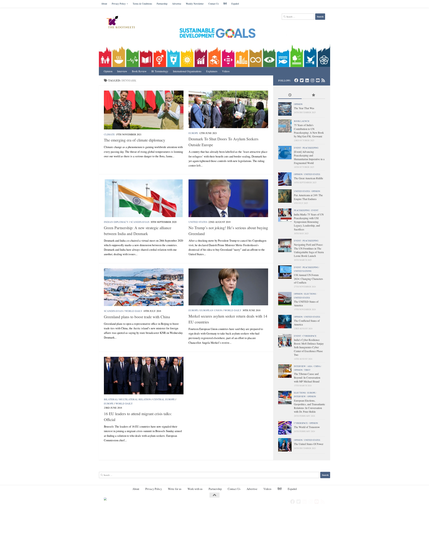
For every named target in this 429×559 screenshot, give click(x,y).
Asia (309, 366)
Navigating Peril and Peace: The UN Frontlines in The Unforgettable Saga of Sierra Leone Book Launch (309, 250)
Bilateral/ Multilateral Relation (127, 399)
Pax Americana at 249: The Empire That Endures (308, 197)
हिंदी (225, 3)
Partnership (162, 3)
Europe (193, 133)
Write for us (174, 489)
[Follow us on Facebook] (296, 80)
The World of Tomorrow (307, 427)
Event (297, 147)
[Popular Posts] (313, 95)
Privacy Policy (119, 3)
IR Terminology (159, 71)
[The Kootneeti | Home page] (123, 22)
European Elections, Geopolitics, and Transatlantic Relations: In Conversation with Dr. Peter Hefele (309, 406)
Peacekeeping (310, 147)
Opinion (108, 71)
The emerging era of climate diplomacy (134, 140)
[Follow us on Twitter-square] (302, 80)
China (317, 366)
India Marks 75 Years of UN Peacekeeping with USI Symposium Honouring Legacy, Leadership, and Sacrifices (309, 222)
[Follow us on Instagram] (312, 80)
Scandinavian (139, 221)
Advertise (176, 3)
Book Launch (301, 121)
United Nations (302, 270)
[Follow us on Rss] (323, 80)
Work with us (195, 489)
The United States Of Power (308, 444)
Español (235, 3)
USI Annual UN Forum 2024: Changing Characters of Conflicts (308, 278)
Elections (310, 293)
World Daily (133, 311)
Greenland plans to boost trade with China (137, 316)
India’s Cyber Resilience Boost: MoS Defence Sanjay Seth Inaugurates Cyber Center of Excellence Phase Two (309, 347)
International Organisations (187, 71)
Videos (226, 71)
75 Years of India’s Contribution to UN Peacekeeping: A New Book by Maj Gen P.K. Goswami (309, 130)
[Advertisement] (100, 534)
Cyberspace (309, 335)
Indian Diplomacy (116, 221)
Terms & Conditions (142, 3)
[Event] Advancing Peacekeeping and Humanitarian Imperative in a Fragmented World (309, 157)
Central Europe (164, 399)
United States (198, 221)
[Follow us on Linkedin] (307, 80)
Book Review (139, 71)
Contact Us (213, 3)
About (104, 3)
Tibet (307, 369)
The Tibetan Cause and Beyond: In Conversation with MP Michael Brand (307, 377)
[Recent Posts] (290, 95)
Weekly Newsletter (195, 3)
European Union (211, 310)
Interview (122, 71)
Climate (109, 134)
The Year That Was (304, 108)
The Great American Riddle (308, 178)
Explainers (211, 71)
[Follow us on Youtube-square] (318, 80)
